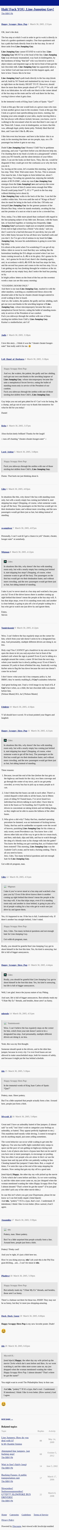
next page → (7, 1419)
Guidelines (26, 1515)
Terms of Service (41, 1515)
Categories (14, 1515)
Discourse (16, 1526)
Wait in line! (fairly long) (14, 1464)
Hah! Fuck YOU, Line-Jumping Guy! (27, 9)
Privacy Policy (8, 1520)
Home (4, 1515)
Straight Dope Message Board (14, 3)
